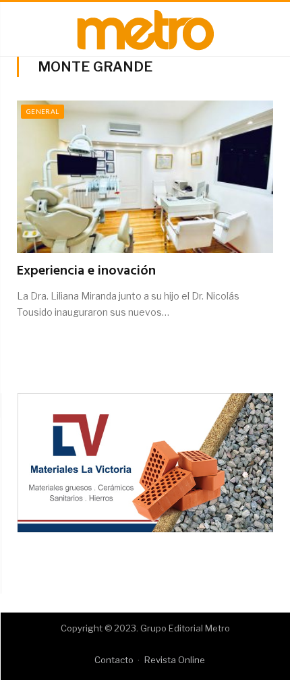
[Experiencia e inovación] (145, 177)
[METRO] (145, 27)
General (42, 111)
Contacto (114, 659)
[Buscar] (268, 29)
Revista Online (174, 659)
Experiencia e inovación (86, 271)
